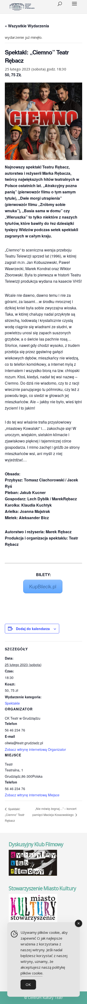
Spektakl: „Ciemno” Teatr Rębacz (14, 814)
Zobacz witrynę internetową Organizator (35, 749)
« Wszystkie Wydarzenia (27, 26)
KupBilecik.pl (42, 586)
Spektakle (12, 703)
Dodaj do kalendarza (33, 628)
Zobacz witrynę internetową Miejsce (32, 794)
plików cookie (32, 973)
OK (28, 984)
